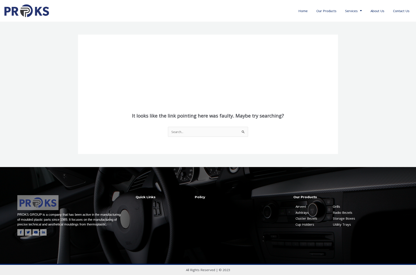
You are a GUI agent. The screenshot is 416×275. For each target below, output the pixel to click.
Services (351, 11)
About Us (377, 11)
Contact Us (401, 11)
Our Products (326, 11)
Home (303, 11)
